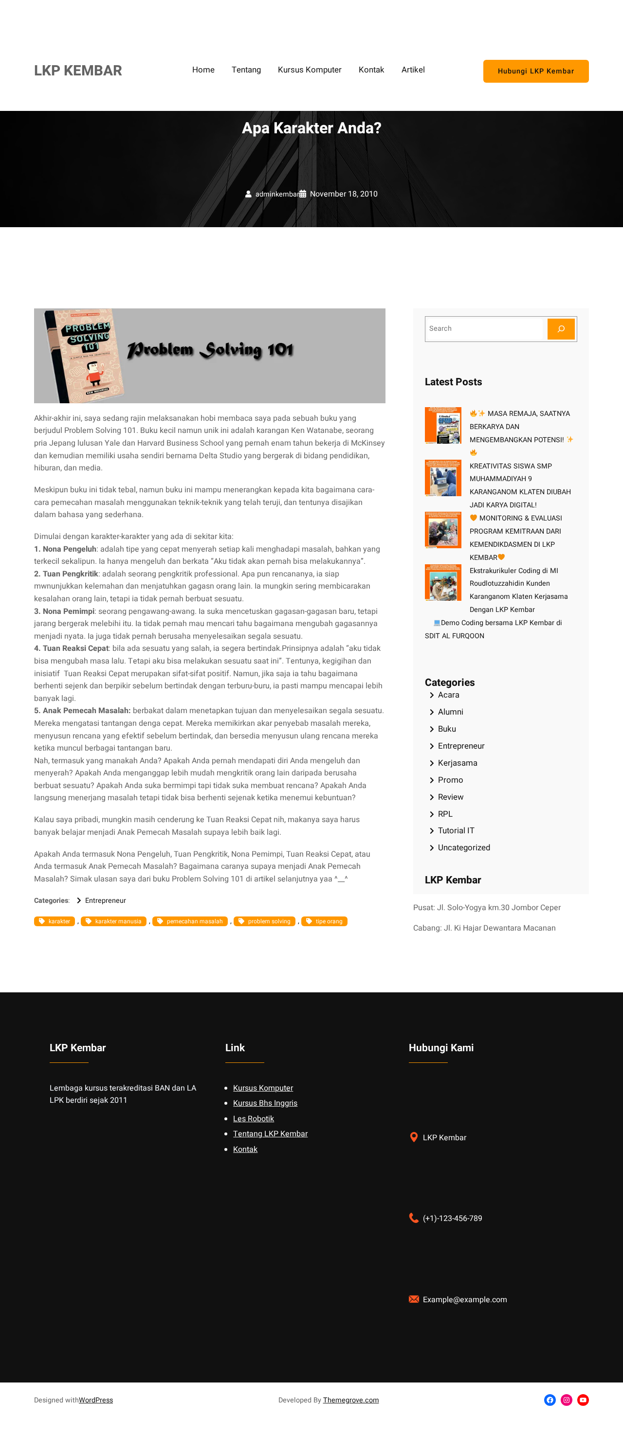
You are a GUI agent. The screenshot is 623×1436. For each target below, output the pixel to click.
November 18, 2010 (344, 194)
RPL (445, 814)
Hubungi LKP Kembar (536, 71)
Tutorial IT (456, 831)
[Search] (561, 329)
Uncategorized (464, 848)
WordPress (96, 1400)
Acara (448, 695)
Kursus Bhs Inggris (265, 1103)
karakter (59, 921)
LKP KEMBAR (78, 70)
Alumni (450, 712)
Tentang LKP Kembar (270, 1134)
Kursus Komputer (263, 1088)
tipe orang (329, 921)
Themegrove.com (351, 1400)
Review (451, 797)
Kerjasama (457, 763)
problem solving (269, 921)
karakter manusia (118, 921)
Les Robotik (253, 1119)
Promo (450, 780)
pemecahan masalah (195, 921)
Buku (447, 729)
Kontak (245, 1149)
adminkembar (277, 194)
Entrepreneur (105, 901)
